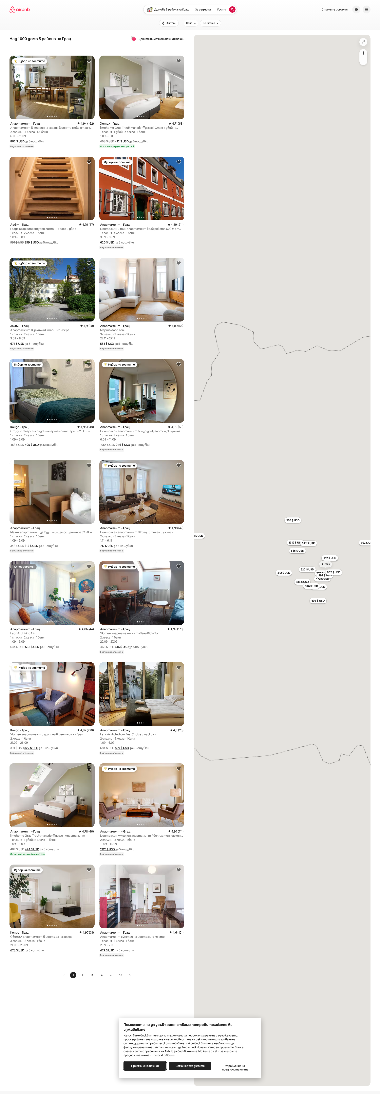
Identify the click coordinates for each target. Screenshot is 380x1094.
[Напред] (130, 975)
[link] (64, 975)
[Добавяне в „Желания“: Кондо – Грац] (89, 364)
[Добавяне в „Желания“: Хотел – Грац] (179, 61)
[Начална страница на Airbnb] (20, 9)
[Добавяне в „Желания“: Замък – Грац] (89, 263)
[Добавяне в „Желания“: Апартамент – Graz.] (179, 768)
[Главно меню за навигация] (366, 9)
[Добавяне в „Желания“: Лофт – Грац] (89, 162)
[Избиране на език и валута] (356, 9)
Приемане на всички (145, 1066)
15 (120, 975)
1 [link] (73, 975)
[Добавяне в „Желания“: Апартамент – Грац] (89, 61)
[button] (17, 141)
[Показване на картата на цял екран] (363, 42)
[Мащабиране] (363, 53)
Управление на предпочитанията (235, 1067)
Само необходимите (190, 1066)
